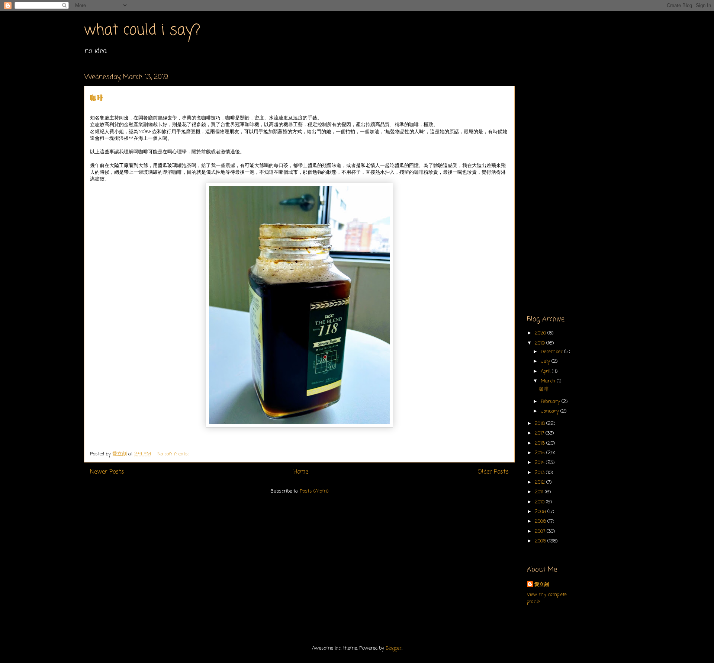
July (546, 361)
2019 (540, 343)
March (549, 381)
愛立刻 (541, 584)
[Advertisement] (578, 184)
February (551, 401)
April (546, 371)
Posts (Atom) (314, 491)
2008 (541, 521)
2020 (541, 333)
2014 (540, 462)
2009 (541, 511)
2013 (540, 472)
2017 (540, 433)
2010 (540, 502)
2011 (540, 492)
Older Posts (493, 472)
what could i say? (142, 30)
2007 (541, 531)
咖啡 (96, 98)
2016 (540, 443)
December (552, 351)
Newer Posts (107, 472)
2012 (540, 482)
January (550, 411)
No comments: (173, 454)
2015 (540, 453)
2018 (540, 423)
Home (300, 472)
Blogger (394, 648)
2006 (541, 541)
